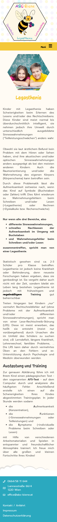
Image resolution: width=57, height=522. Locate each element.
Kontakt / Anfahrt (14, 505)
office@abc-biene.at (20, 495)
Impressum (10, 511)
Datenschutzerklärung (17, 516)
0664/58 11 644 (17, 481)
